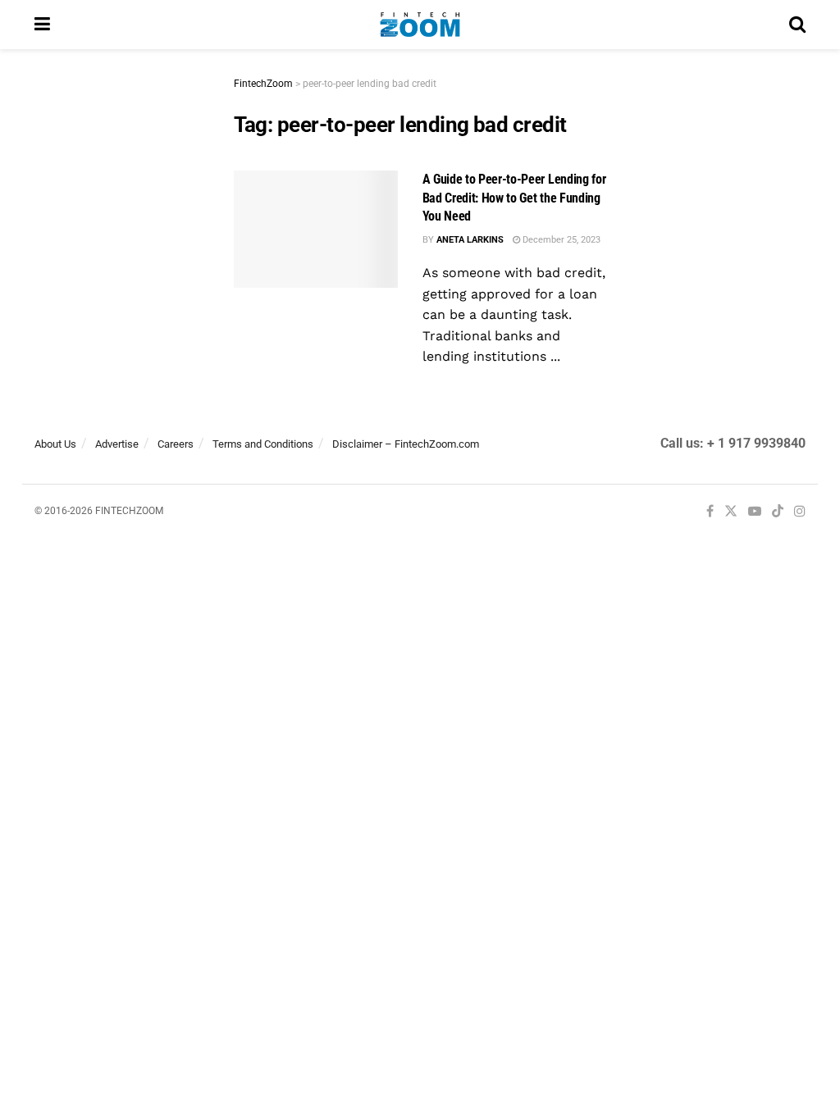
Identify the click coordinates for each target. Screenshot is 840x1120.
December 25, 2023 (560, 239)
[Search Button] (797, 24)
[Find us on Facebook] (710, 512)
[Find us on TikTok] (777, 512)
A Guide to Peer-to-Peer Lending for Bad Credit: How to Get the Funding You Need (514, 197)
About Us (55, 444)
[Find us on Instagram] (800, 512)
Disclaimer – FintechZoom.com (405, 444)
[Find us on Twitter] (730, 512)
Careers (176, 444)
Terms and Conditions (262, 444)
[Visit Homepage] (419, 24)
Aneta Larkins (470, 239)
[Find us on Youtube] (754, 512)
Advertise (117, 444)
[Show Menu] (42, 24)
